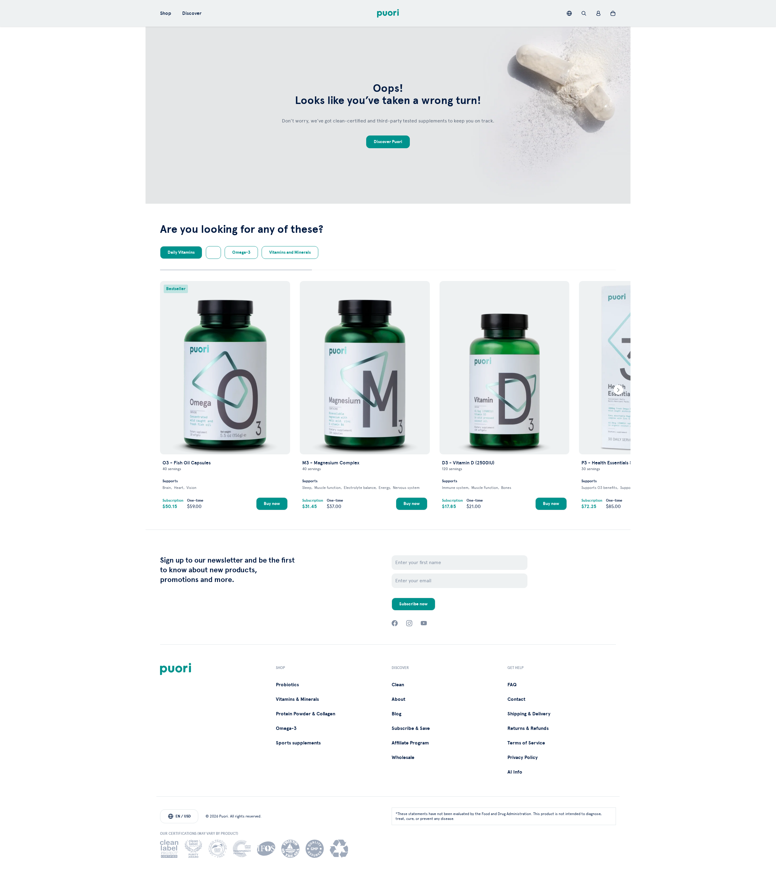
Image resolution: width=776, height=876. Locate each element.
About (398, 699)
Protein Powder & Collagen (305, 714)
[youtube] (424, 623)
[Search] (584, 13)
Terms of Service (526, 743)
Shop (165, 13)
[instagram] (409, 623)
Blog (396, 714)
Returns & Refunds (528, 728)
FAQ (512, 685)
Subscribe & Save (411, 728)
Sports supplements (298, 743)
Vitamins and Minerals (290, 252)
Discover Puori (388, 141)
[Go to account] (598, 13)
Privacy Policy (522, 757)
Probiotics (287, 685)
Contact (516, 699)
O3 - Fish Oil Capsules (186, 463)
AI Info (514, 772)
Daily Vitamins (181, 252)
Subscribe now (413, 604)
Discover (192, 13)
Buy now (272, 503)
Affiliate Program (410, 743)
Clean (398, 685)
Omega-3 (241, 252)
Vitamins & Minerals (297, 699)
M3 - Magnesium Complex (331, 463)
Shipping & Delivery (528, 714)
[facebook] (395, 623)
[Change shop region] (569, 13)
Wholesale (403, 757)
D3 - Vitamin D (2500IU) (468, 463)
